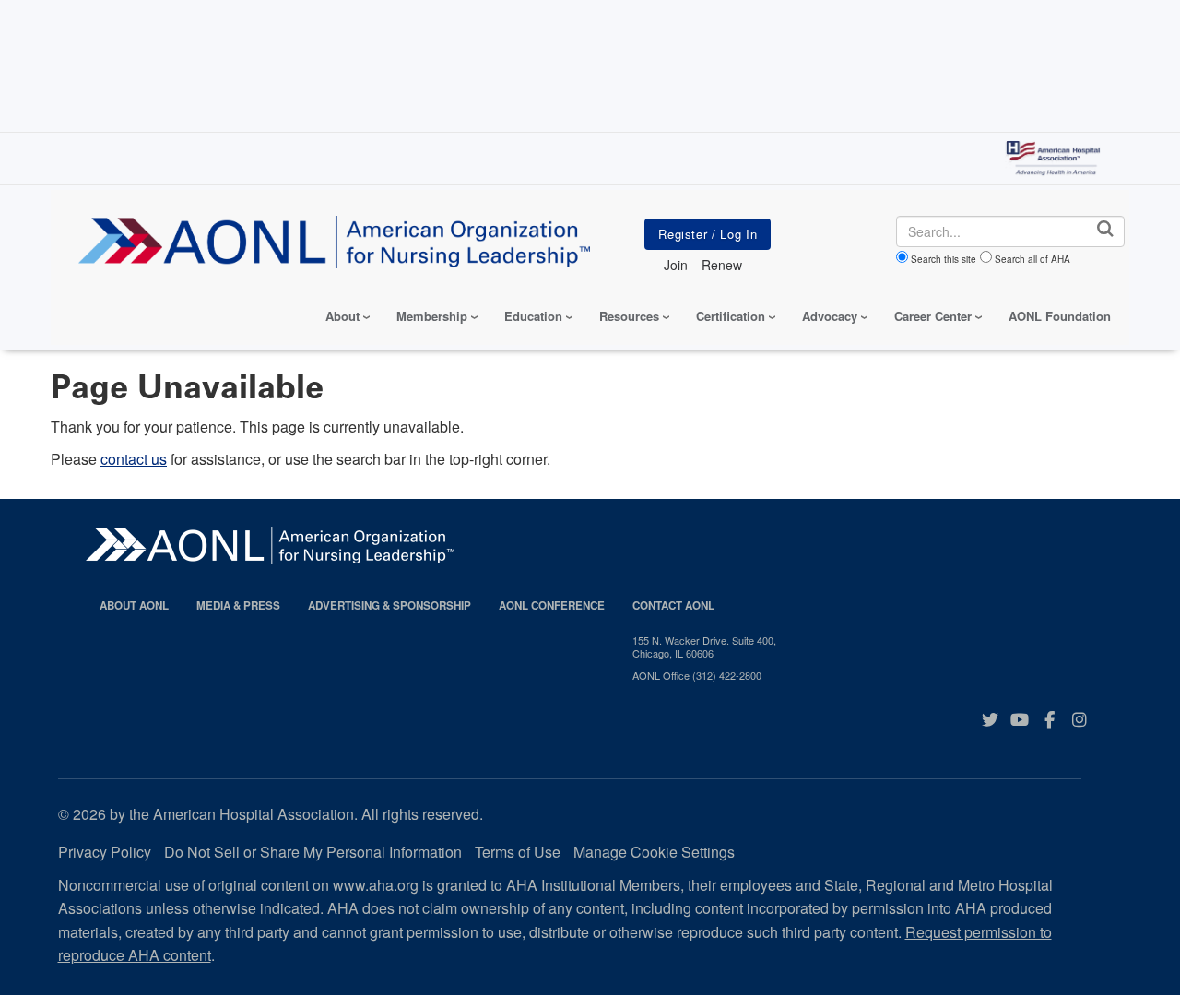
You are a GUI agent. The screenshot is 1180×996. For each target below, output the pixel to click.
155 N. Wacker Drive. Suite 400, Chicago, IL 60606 (704, 647)
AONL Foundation (1060, 316)
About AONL (134, 605)
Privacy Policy (104, 851)
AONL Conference (552, 605)
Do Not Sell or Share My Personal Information (313, 851)
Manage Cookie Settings (654, 851)
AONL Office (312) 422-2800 (696, 675)
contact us (133, 458)
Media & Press (238, 605)
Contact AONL (673, 605)
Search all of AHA (1032, 259)
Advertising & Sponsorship (389, 605)
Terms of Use (517, 851)
